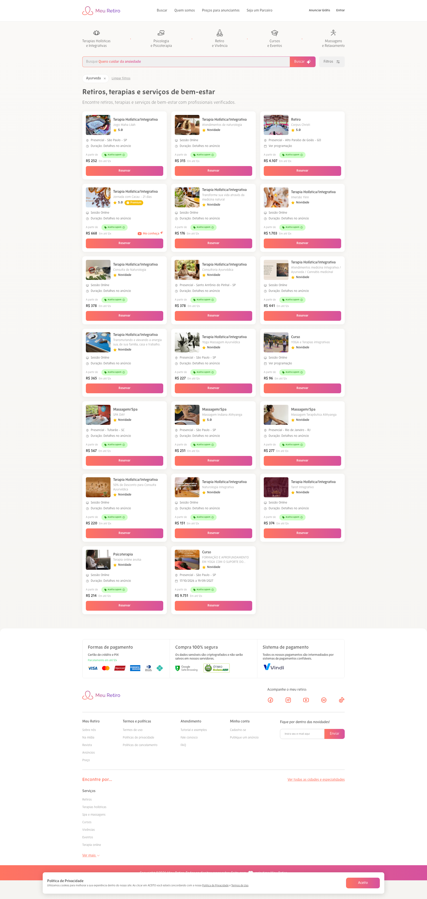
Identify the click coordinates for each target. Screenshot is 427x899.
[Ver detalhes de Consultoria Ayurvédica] (187, 270)
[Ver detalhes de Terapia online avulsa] (98, 560)
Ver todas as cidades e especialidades (316, 780)
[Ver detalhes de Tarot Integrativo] (276, 487)
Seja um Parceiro (259, 10)
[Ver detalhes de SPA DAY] (98, 415)
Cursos (86, 822)
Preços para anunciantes (221, 10)
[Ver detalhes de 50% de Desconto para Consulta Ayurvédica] (98, 487)
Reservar (124, 171)
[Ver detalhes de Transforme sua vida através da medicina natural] (187, 197)
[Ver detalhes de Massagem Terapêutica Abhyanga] (276, 415)
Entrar (340, 10)
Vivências (88, 830)
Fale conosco (189, 737)
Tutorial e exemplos (194, 730)
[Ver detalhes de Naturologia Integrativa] (187, 487)
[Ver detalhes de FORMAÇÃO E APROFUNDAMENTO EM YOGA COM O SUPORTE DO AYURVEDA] (187, 560)
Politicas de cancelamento (140, 745)
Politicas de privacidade (138, 737)
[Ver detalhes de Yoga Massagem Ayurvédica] (187, 342)
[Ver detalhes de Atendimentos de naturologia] (187, 125)
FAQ (183, 745)
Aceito (363, 883)
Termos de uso (133, 730)
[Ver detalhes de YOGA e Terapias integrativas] (276, 342)
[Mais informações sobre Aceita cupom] (123, 155)
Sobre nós (89, 730)
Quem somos (184, 10)
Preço (86, 760)
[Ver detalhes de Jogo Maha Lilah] (98, 125)
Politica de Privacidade (215, 885)
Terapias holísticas (94, 807)
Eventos (87, 837)
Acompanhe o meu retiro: (287, 690)
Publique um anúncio (244, 737)
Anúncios (88, 753)
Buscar (162, 10)
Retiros (87, 799)
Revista (87, 745)
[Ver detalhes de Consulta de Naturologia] (98, 270)
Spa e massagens (93, 815)
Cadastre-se (238, 730)
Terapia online (91, 845)
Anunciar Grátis (319, 10)
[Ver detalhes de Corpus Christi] (276, 125)
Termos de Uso (239, 885)
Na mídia (88, 737)
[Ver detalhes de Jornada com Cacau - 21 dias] (98, 197)
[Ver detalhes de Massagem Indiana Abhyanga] (187, 415)
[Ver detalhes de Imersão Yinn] (276, 197)
